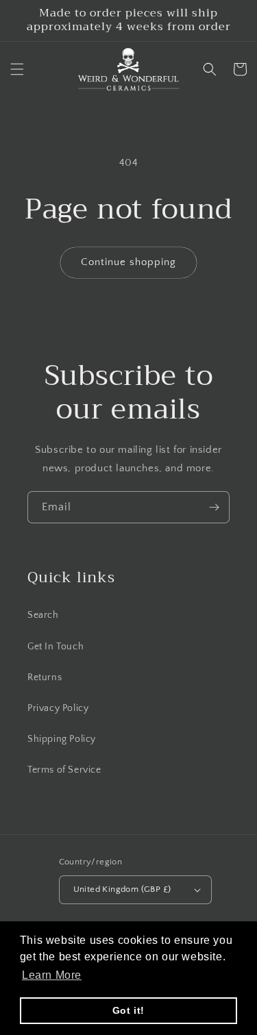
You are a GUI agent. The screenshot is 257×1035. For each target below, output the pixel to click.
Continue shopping (128, 262)
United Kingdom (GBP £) (122, 889)
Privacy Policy (57, 708)
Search (43, 615)
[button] (17, 69)
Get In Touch (55, 646)
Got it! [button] (128, 1010)
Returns (44, 677)
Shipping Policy (61, 739)
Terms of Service (64, 769)
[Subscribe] (214, 507)
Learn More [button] (52, 975)
